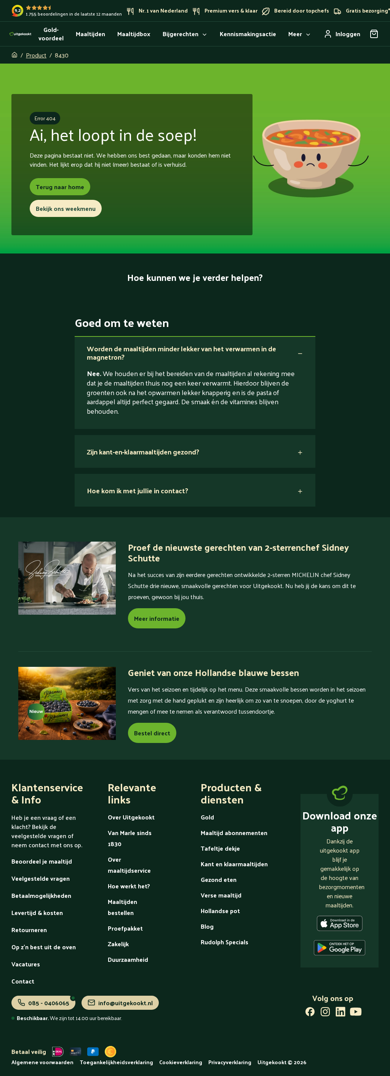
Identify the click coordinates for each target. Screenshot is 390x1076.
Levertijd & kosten (37, 912)
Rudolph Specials (224, 941)
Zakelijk (118, 943)
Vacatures (25, 963)
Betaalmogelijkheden (41, 895)
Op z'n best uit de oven (43, 946)
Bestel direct (152, 732)
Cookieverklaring (180, 1062)
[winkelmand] (374, 34)
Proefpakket (125, 928)
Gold (207, 817)
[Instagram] (325, 1013)
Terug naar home (60, 186)
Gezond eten (219, 879)
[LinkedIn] (340, 1013)
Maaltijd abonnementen (234, 832)
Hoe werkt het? (129, 885)
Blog (207, 926)
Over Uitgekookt (131, 817)
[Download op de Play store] (339, 949)
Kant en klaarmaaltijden (234, 863)
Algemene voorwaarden (42, 1062)
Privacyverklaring (229, 1062)
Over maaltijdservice (129, 865)
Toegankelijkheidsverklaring (116, 1062)
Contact (22, 981)
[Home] (20, 34)
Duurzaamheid (128, 959)
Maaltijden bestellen (122, 907)
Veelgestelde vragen (40, 878)
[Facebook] (310, 1013)
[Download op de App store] (340, 925)
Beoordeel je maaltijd (41, 861)
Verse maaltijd (221, 895)
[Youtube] (356, 1013)
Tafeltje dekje (220, 848)
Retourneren (29, 929)
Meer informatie (156, 618)
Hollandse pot (220, 910)
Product (36, 55)
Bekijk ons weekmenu (66, 208)
